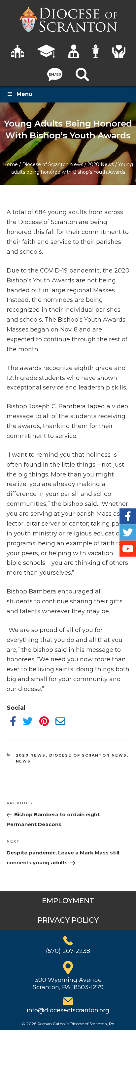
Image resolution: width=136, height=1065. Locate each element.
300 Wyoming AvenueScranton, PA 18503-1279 (68, 983)
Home (10, 164)
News (23, 761)
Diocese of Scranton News (52, 164)
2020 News (100, 164)
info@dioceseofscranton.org (68, 1010)
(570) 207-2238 (68, 951)
